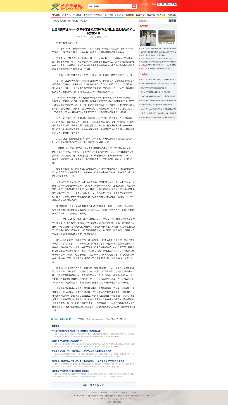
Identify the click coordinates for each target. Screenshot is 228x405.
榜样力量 (108, 15)
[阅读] (117, 337)
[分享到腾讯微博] (67, 319)
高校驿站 (66, 15)
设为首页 (145, 4)
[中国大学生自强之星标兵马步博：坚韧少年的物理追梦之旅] (148, 36)
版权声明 (114, 393)
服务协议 (104, 393)
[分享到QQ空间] (61, 319)
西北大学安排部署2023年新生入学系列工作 (156, 58)
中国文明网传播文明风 (98, 396)
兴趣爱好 (172, 15)
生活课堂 (140, 15)
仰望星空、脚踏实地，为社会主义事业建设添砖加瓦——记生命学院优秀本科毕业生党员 (88, 361)
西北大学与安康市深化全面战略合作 (67, 341)
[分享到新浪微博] (64, 319)
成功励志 (98, 15)
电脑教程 (130, 15)
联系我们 (134, 393)
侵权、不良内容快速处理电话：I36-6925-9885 (137, 396)
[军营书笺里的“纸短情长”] (166, 36)
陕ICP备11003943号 (81, 396)
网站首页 (56, 15)
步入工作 (87, 15)
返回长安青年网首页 (93, 385)
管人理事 (161, 15)
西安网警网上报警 (113, 396)
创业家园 (151, 15)
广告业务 (124, 393)
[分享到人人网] (70, 319)
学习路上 (77, 15)
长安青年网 (68, 6)
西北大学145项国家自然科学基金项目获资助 (156, 68)
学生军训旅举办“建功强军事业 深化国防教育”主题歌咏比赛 (76, 331)
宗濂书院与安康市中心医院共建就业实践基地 (70, 371)
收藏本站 (153, 4)
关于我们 (94, 393)
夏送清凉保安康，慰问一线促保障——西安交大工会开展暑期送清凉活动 (81, 351)
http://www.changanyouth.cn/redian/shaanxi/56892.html (106, 319)
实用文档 (119, 15)
